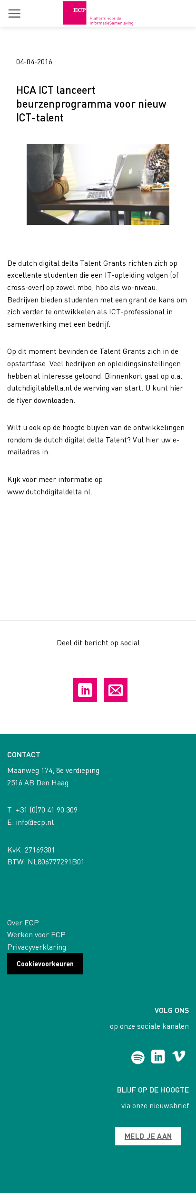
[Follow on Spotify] (138, 1057)
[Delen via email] (115, 690)
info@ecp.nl (35, 822)
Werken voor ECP (36, 934)
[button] (14, 13)
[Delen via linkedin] (85, 690)
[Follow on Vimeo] (179, 1057)
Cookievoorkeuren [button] (45, 963)
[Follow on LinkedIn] (158, 1057)
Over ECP (23, 922)
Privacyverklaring (36, 947)
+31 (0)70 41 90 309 (47, 809)
